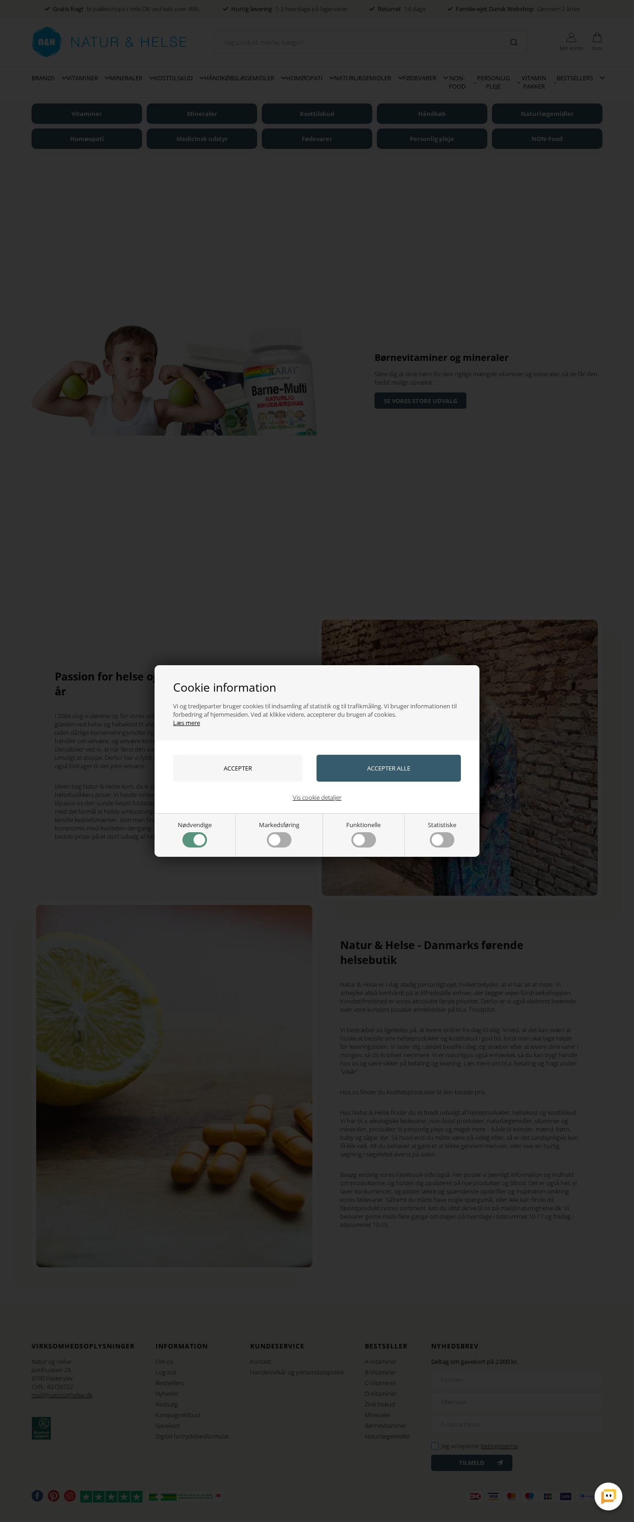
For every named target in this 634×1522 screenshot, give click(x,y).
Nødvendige (195, 825)
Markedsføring (279, 825)
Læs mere (186, 723)
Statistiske (442, 825)
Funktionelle (363, 825)
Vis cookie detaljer (317, 797)
